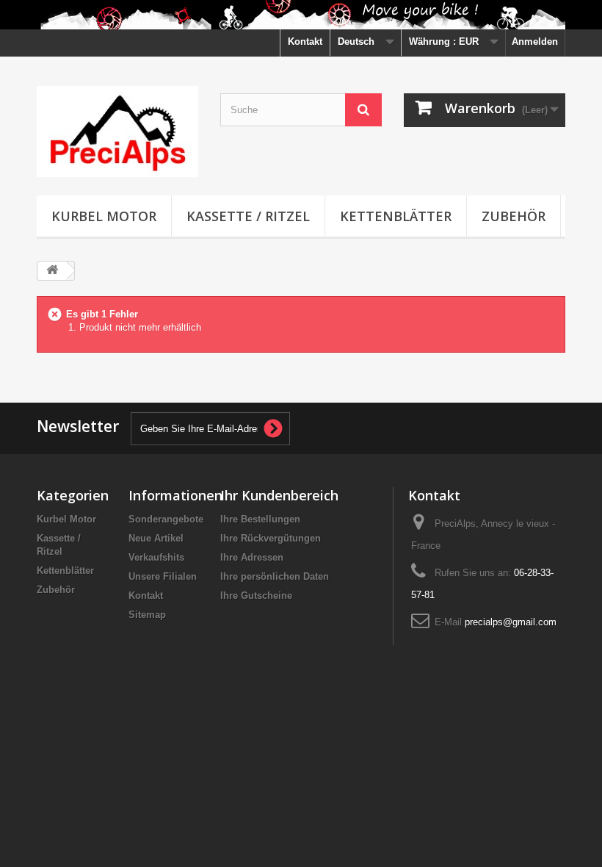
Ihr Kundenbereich (279, 495)
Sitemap (147, 614)
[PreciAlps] (117, 131)
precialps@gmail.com (510, 621)
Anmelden (535, 41)
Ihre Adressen (251, 557)
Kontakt (305, 41)
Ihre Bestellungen (260, 519)
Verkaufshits (156, 557)
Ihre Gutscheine (256, 595)
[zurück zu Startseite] (52, 271)
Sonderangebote (165, 519)
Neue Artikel (156, 538)
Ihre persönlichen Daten (274, 576)
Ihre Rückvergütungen (270, 538)
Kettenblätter (396, 216)
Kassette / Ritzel (248, 216)
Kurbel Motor (103, 216)
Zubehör (513, 216)
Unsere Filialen (162, 576)
